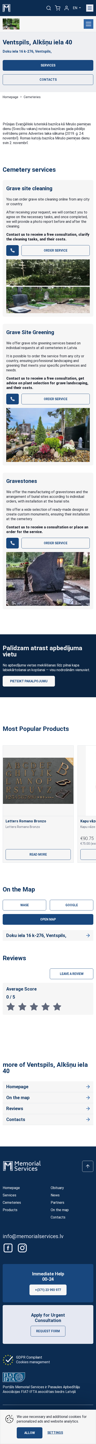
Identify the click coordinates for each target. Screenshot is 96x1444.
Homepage (10, 97)
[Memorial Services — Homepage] (6, 7)
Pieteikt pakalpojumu (29, 681)
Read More (38, 854)
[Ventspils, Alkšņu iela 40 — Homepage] (11, 24)
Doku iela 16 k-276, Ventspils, (27, 51)
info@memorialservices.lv (33, 1236)
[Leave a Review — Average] (35, 1006)
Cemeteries (32, 97)
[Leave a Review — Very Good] (47, 1006)
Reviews (14, 1108)
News (55, 1195)
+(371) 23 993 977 (48, 1290)
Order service (55, 250)
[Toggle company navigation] (88, 24)
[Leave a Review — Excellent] (58, 1006)
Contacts (48, 79)
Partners (57, 1202)
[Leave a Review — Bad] (12, 1006)
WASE (24, 905)
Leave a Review (71, 974)
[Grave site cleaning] (48, 286)
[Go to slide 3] (55, 870)
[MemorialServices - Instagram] (22, 1247)
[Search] (48, 8)
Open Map (48, 919)
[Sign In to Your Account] (66, 8)
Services (48, 65)
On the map (17, 1097)
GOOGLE (71, 905)
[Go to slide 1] (26, 870)
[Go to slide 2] (41, 870)
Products (10, 1210)
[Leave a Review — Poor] (23, 1006)
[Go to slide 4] (69, 870)
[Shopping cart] (57, 8)
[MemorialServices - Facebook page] (8, 1247)
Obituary (57, 1188)
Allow (29, 1433)
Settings (55, 1432)
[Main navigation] (89, 8)
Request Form (48, 1331)
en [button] (75, 8)
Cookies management (33, 1362)
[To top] (87, 1166)
